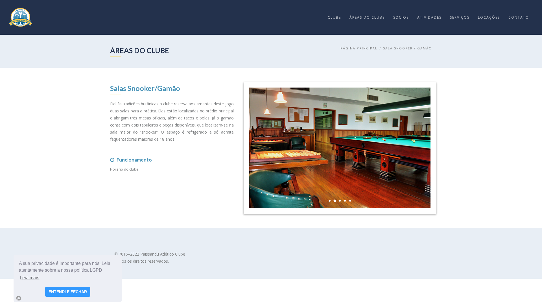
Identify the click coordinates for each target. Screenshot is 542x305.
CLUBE (334, 17)
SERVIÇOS (459, 17)
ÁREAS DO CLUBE (367, 17)
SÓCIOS (401, 17)
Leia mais (29, 277)
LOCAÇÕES (489, 17)
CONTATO (518, 17)
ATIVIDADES (429, 17)
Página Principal (358, 48)
